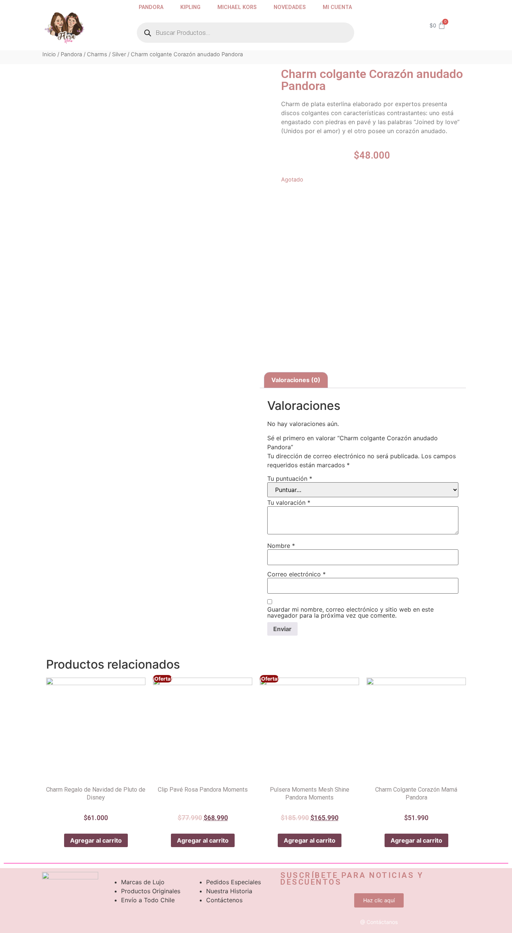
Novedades (290, 7)
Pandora (151, 7)
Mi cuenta (337, 7)
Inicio (49, 54)
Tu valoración (288, 503)
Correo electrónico (296, 574)
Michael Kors (237, 7)
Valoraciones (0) (295, 380)
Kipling (190, 7)
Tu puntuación (289, 479)
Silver (119, 54)
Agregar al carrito (96, 840)
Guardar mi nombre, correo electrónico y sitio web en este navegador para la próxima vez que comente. (350, 612)
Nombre (281, 546)
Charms (97, 54)
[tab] (296, 380)
